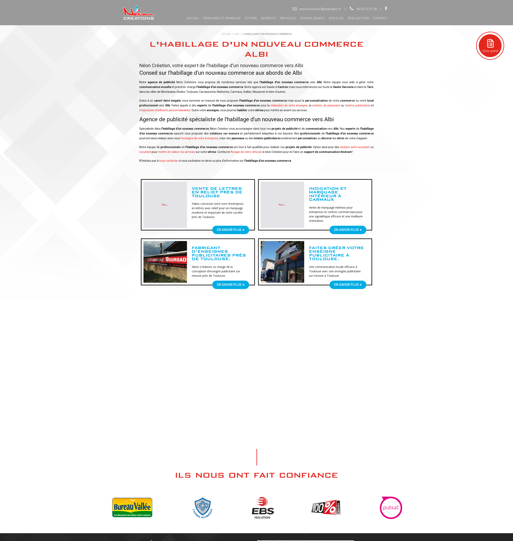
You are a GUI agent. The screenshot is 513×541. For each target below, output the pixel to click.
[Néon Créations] (138, 13)
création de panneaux (326, 105)
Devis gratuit (490, 51)
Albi (236, 34)
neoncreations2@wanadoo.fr (320, 9)
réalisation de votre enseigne (289, 105)
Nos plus (336, 18)
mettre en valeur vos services (176, 151)
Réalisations (358, 18)
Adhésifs (268, 18)
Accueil (193, 18)
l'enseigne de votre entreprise (199, 138)
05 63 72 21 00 (366, 9)
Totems (251, 18)
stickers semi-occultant (355, 147)
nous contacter (168, 160)
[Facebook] (385, 8)
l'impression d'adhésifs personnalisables (164, 110)
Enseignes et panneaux (221, 18)
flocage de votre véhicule (246, 151)
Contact (380, 18)
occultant (145, 151)
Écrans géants (312, 18)
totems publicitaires (357, 105)
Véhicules (288, 18)
